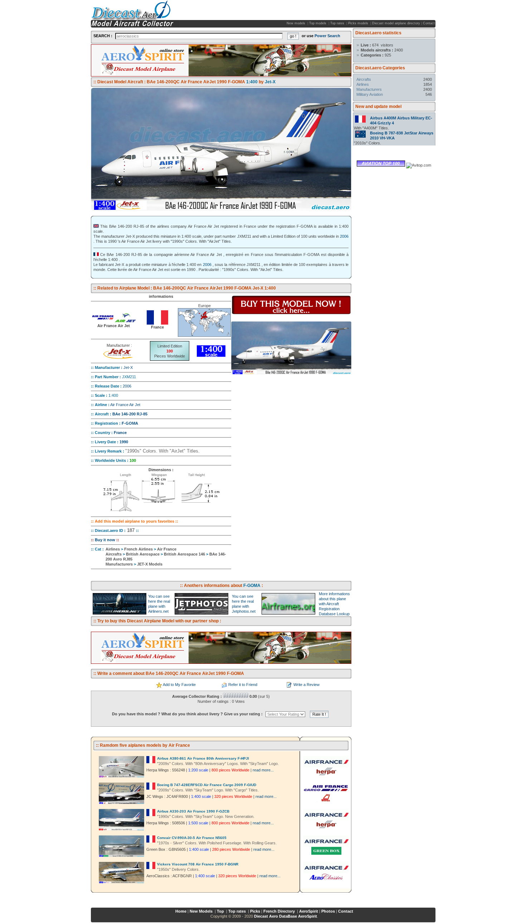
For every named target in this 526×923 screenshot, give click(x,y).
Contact (429, 23)
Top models (318, 23)
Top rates (337, 23)
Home (180, 911)
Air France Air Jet (125, 405)
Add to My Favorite (179, 684)
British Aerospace (143, 554)
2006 (344, 236)
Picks (255, 911)
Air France (166, 549)
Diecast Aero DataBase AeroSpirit (285, 916)
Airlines (362, 84)
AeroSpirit (308, 911)
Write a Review (306, 684)
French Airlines (138, 549)
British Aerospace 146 (184, 554)
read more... (263, 770)
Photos (328, 911)
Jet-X (128, 367)
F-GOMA (130, 423)
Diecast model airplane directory (396, 23)
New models (296, 23)
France (120, 432)
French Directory (279, 911)
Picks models (358, 23)
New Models (202, 911)
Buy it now (105, 540)
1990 (124, 442)
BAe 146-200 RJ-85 (129, 414)
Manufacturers (369, 89)
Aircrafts (363, 79)
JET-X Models (149, 564)
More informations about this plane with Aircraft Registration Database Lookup (334, 604)
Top (221, 911)
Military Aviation (369, 94)
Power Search (327, 36)
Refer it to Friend (242, 684)
